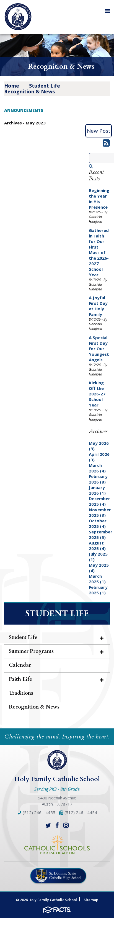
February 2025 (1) (98, 589)
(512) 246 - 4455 (38, 812)
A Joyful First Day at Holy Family (98, 306)
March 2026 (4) (97, 468)
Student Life (44, 85)
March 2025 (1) (97, 578)
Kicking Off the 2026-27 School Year (97, 394)
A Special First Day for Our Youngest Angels (99, 348)
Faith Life (20, 679)
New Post (98, 130)
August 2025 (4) (97, 545)
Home (11, 85)
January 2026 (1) (97, 490)
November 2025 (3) (100, 512)
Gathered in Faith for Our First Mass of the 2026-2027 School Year (99, 252)
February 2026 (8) (98, 479)
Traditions (21, 693)
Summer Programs (31, 651)
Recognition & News (29, 91)
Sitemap (91, 899)
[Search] (91, 166)
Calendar (20, 665)
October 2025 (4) (98, 523)
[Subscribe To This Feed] (106, 144)
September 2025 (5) (100, 534)
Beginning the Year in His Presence (99, 199)
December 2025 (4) (99, 501)
